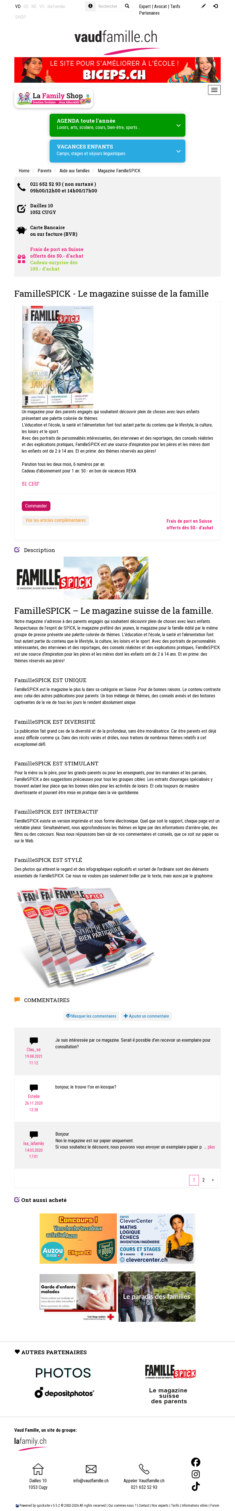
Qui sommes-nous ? (122, 1506)
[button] (91, 1016)
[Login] (215, 6)
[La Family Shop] (53, 98)
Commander (36, 506)
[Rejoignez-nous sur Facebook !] (195, 1462)
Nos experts (160, 1506)
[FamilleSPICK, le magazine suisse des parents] (81, 577)
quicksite (43, 1506)
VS (41, 6)
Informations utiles (195, 1506)
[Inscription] (203, 6)
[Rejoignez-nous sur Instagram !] (196, 1474)
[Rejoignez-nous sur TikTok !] (196, 1486)
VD (18, 6)
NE (33, 6)
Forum (214, 1506)
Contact (144, 1506)
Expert (145, 6)
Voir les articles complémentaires (56, 520)
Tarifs (175, 1506)
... (206, 1147)
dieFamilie (56, 6)
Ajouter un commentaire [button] (148, 1016)
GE (25, 6)
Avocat (160, 6)
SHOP (20, 17)
